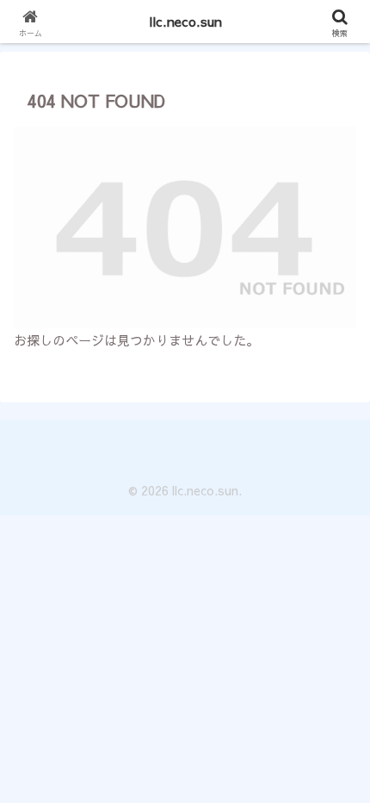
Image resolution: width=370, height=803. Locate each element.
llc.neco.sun (185, 21)
